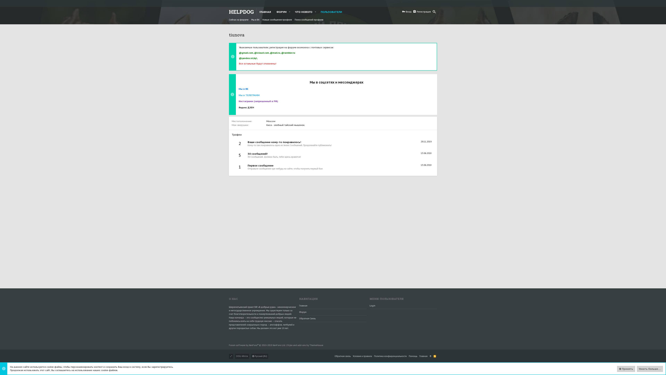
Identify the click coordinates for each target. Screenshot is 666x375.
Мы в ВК (243, 89)
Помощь (413, 356)
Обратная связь (307, 318)
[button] (289, 11)
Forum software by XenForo (257, 345)
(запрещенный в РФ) (258, 101)
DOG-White (242, 356)
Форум (302, 312)
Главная (303, 305)
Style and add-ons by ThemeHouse (305, 345)
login (372, 305)
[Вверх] (431, 356)
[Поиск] (434, 12)
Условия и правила (362, 356)
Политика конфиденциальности (390, 356)
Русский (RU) (260, 356)
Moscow (270, 121)
